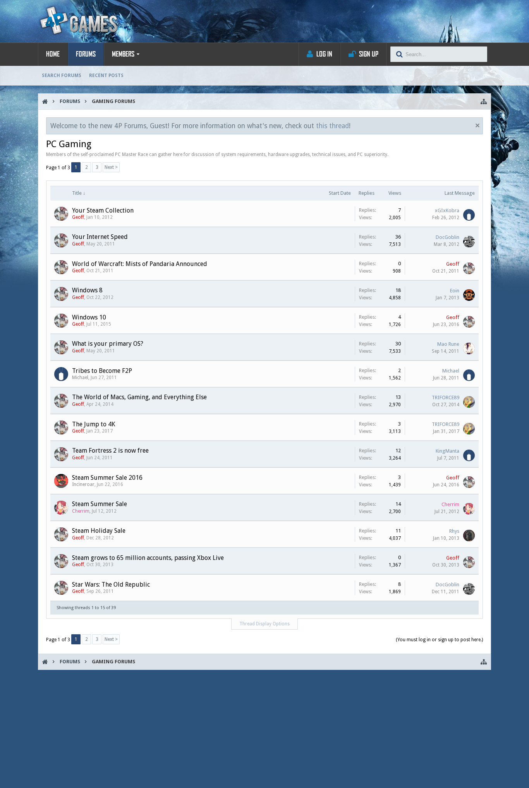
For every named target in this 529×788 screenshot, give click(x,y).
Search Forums (61, 75)
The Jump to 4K (93, 424)
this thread (332, 126)
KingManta (447, 451)
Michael (80, 377)
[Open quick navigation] (484, 101)
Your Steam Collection (103, 210)
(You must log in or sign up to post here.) (439, 639)
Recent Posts (106, 75)
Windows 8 (87, 290)
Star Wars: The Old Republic (111, 584)
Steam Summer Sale (99, 504)
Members (123, 54)
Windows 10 (89, 317)
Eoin (454, 291)
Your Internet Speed (100, 236)
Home (53, 54)
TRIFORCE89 (445, 397)
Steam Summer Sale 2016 (107, 477)
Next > (111, 167)
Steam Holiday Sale (98, 530)
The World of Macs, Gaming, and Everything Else (139, 397)
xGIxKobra (447, 210)
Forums (86, 54)
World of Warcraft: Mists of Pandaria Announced (139, 264)
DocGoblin (447, 237)
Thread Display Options (264, 624)
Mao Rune (448, 344)
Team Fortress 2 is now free (110, 450)
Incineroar (83, 484)
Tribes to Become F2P (102, 370)
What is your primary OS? (107, 343)
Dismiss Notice (477, 125)
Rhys (454, 531)
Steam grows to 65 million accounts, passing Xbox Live (148, 557)
